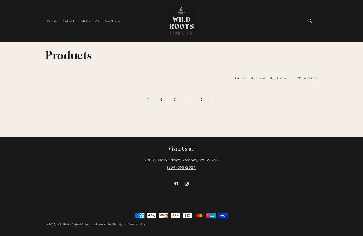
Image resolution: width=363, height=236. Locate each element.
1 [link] (148, 100)
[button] (309, 21)
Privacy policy (136, 224)
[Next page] (214, 100)
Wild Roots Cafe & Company (76, 224)
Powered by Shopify (109, 224)
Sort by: (240, 78)
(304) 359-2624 (181, 167)
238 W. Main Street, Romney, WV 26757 (181, 160)
